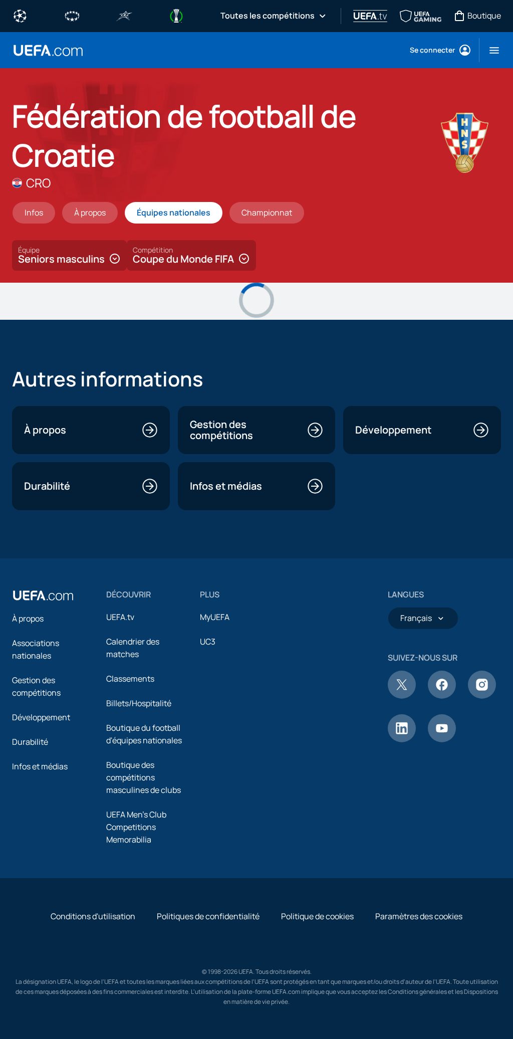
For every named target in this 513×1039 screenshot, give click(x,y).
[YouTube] (442, 739)
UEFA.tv (120, 616)
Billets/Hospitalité (138, 703)
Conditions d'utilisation (93, 916)
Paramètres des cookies (418, 916)
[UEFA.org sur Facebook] (442, 695)
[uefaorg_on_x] (402, 695)
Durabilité (30, 741)
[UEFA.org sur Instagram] (482, 695)
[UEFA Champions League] (20, 15)
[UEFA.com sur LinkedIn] (402, 739)
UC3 (207, 641)
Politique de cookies (317, 916)
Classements (130, 678)
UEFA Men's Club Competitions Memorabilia (136, 827)
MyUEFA (214, 616)
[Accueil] (43, 595)
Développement (41, 717)
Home (48, 50)
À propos (28, 618)
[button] (490, 50)
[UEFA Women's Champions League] (72, 15)
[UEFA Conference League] (176, 15)
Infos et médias (40, 766)
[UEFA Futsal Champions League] (124, 15)
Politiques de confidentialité (208, 916)
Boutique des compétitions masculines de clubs (143, 777)
